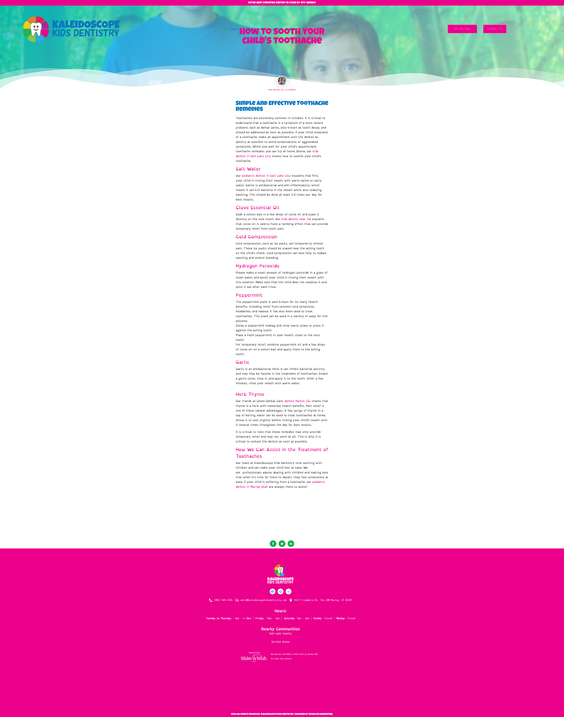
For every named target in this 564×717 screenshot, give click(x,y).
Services (276, 29)
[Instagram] (289, 591)
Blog (292, 29)
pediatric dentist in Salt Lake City (266, 175)
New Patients (255, 29)
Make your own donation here (306, 658)
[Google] (280, 591)
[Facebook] (273, 591)
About (234, 29)
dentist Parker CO (297, 400)
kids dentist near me (296, 218)
